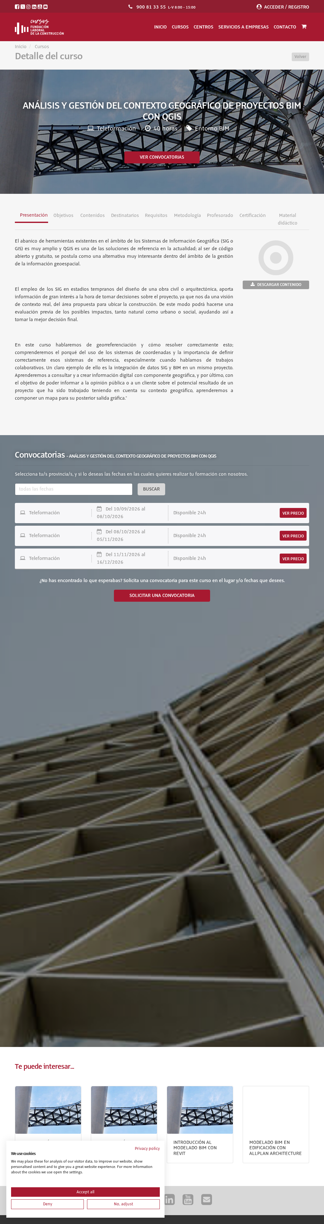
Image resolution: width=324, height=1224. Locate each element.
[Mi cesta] (304, 27)
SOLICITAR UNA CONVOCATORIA (162, 595)
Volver (300, 56)
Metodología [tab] (187, 215)
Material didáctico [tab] (288, 219)
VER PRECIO (293, 513)
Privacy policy (147, 1148)
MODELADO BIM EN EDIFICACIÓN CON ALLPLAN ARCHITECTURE (275, 1148)
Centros (203, 27)
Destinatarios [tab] (125, 215)
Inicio (160, 27)
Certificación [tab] (253, 215)
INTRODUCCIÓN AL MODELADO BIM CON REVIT (195, 1148)
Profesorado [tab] (220, 215)
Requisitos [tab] (156, 215)
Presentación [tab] (34, 215)
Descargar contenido (279, 284)
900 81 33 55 (151, 7)
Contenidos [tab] (92, 215)
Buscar (151, 489)
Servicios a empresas (243, 27)
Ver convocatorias (162, 157)
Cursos (180, 27)
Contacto (285, 27)
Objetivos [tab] (63, 215)
